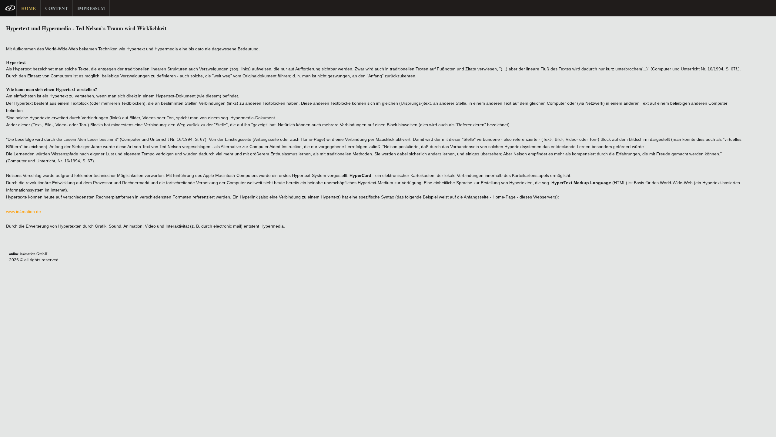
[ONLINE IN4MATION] (8, 8)
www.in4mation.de (23, 211)
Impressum (91, 8)
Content (56, 8)
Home (28, 8)
